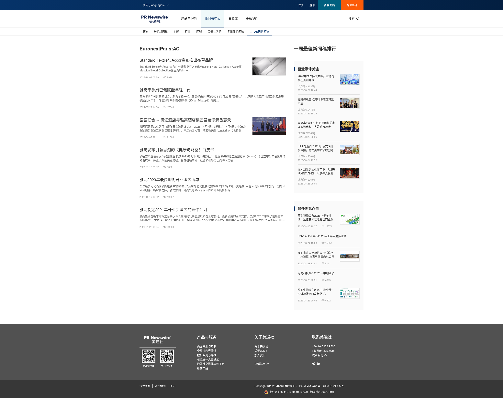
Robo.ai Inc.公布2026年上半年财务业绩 (322, 236)
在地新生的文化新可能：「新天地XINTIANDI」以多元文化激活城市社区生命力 (316, 171)
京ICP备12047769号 (322, 392)
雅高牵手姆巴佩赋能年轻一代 (165, 90)
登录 (312, 5)
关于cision (260, 350)
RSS (172, 386)
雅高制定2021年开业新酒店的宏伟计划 (173, 209)
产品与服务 (189, 18)
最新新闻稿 (161, 31)
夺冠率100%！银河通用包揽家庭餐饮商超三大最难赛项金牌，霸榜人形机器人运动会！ (316, 125)
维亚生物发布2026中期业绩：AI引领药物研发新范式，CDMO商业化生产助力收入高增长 (316, 292)
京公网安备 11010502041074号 (288, 392)
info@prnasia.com (323, 350)
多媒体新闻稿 (235, 31)
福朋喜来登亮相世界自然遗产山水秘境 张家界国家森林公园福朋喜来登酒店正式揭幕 (316, 254)
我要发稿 (329, 5)
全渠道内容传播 (206, 350)
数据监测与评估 (206, 355)
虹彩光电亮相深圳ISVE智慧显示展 (316, 101)
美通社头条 (214, 31)
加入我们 (259, 355)
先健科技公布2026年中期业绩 (316, 273)
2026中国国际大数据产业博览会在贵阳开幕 (316, 78)
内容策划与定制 (206, 346)
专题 (176, 31)
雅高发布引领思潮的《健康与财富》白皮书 (177, 149)
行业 (187, 31)
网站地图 (160, 386)
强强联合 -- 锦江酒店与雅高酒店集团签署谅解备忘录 (185, 120)
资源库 (233, 18)
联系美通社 (322, 337)
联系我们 (252, 18)
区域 (199, 31)
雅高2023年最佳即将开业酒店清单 (169, 179)
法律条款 (145, 386)
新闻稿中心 (212, 18)
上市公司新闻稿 (259, 31)
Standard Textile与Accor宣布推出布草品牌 (176, 60)
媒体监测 (352, 5)
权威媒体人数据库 (208, 359)
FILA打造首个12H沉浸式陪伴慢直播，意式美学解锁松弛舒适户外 (315, 148)
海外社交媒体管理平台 (211, 364)
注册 (301, 5)
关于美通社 (264, 337)
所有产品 (202, 368)
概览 (145, 31)
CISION (327, 386)
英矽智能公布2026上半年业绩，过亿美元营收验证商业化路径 (315, 217)
